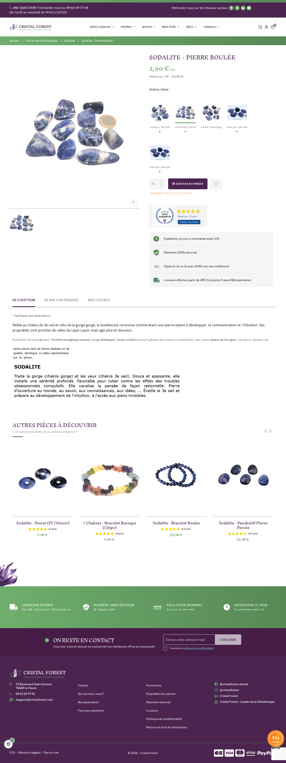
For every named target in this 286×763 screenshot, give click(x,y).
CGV (12, 752)
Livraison (152, 710)
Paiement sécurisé (158, 702)
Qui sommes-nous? (91, 694)
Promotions (153, 685)
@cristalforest (229, 690)
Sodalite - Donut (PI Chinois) (43, 522)
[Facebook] (231, 8)
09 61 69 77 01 (25, 694)
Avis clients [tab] (99, 300)
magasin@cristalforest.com (34, 700)
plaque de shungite (223, 340)
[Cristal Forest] (37, 674)
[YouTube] (249, 8)
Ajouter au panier (189, 184)
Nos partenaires (88, 702)
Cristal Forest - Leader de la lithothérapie (247, 702)
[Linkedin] (243, 8)
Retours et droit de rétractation (166, 727)
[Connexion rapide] (266, 27)
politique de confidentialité (198, 648)
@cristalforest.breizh (234, 684)
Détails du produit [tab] (61, 300)
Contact (83, 685)
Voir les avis (189, 222)
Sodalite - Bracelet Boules (176, 522)
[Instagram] (237, 8)
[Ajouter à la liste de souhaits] (216, 183)
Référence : (157, 76)
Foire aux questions (91, 710)
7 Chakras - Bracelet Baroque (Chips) (109, 524)
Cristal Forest (229, 696)
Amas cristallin (127, 340)
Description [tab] (24, 300)
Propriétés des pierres (160, 694)
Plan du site (51, 752)
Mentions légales (29, 752)
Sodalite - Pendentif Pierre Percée (243, 524)
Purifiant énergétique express (71, 340)
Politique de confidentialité (164, 719)
